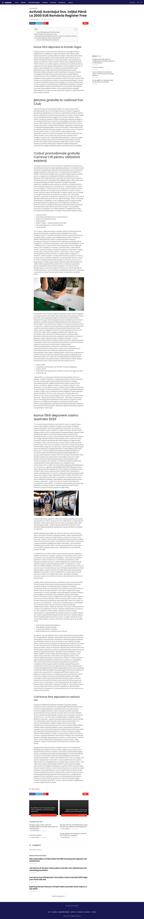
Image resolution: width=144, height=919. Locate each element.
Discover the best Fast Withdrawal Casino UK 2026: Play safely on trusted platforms (74, 826)
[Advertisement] (103, 29)
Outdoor (53, 2)
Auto (16, 2)
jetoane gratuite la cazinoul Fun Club (46, 34)
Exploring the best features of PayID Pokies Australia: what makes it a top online (58, 888)
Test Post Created (35, 835)
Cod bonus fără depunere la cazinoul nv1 (47, 40)
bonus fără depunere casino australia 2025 (48, 38)
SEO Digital (62, 2)
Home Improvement (34, 2)
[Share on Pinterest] (47, 23)
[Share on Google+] (44, 23)
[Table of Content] (75, 29)
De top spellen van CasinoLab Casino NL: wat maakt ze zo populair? (73, 834)
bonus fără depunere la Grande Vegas (48, 32)
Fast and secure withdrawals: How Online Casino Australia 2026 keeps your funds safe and (58, 878)
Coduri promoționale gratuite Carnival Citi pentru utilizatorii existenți (55, 36)
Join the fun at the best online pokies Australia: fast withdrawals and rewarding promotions (58, 869)
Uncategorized (33, 8)
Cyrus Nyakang (35, 19)
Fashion (23, 2)
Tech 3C (70, 2)
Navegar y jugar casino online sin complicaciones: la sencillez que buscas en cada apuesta (43, 826)
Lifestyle (45, 2)
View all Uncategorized (58, 896)
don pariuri (65, 109)
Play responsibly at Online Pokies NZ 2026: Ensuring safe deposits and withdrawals (58, 860)
